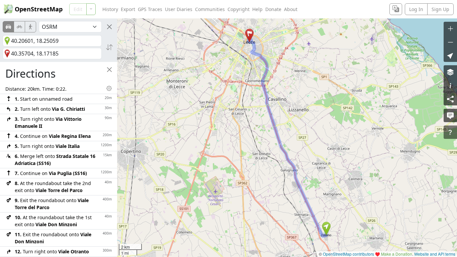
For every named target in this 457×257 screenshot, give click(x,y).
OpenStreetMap (39, 9)
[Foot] (30, 26)
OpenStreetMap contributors (348, 254)
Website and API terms (434, 254)
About (290, 9)
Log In (416, 9)
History (110, 9)
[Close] (109, 27)
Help (257, 9)
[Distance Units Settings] (109, 88)
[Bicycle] (19, 26)
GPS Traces (150, 9)
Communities (210, 9)
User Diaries (178, 9)
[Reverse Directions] (109, 47)
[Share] (450, 98)
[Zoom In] (450, 28)
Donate (273, 9)
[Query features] (450, 132)
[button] (326, 228)
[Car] (8, 26)
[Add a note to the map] (450, 115)
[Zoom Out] (450, 42)
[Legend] (450, 85)
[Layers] (450, 72)
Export (128, 9)
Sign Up (440, 9)
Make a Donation (396, 254)
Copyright (238, 9)
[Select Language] (395, 9)
